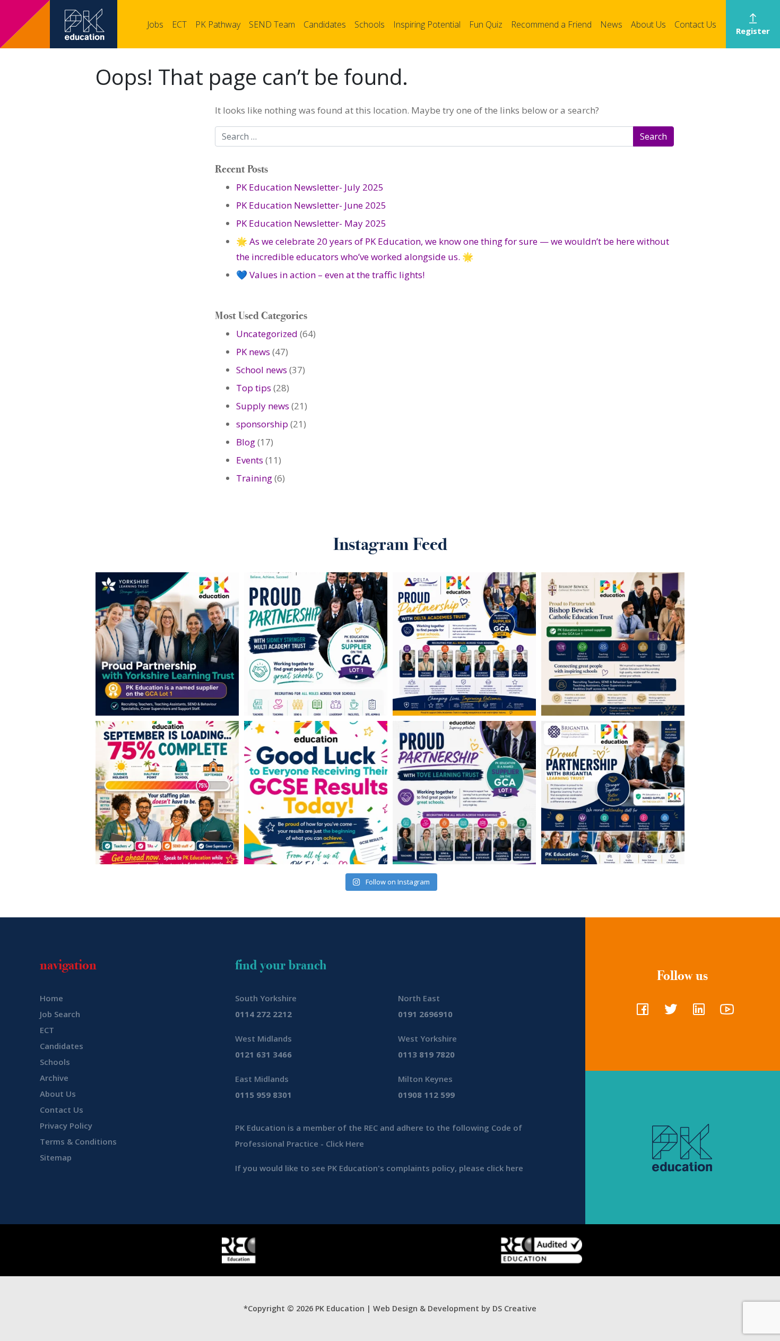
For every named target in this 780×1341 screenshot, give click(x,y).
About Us (648, 24)
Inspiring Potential (427, 24)
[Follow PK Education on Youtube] (724, 1012)
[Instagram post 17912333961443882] (167, 792)
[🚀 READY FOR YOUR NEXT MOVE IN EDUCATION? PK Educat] (464, 644)
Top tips (253, 388)
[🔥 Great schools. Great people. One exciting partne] (612, 792)
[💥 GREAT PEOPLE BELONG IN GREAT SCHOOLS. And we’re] (612, 644)
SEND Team (272, 24)
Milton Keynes (425, 1078)
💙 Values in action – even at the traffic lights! (330, 275)
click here (505, 1168)
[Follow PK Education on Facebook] (640, 1012)
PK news (253, 352)
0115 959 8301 (263, 1094)
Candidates (325, 24)
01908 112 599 (426, 1094)
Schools (369, 24)
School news (261, 370)
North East (419, 998)
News (611, 24)
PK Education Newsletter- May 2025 (311, 223)
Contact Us (695, 24)
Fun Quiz (485, 24)
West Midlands (263, 1038)
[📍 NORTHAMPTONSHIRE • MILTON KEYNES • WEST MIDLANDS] (464, 792)
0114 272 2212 (263, 1014)
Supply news (262, 406)
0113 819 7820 (426, 1054)
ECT (179, 24)
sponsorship (262, 424)
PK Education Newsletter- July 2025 (310, 187)
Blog (245, 442)
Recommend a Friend (551, 24)
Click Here (345, 1143)
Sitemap (56, 1157)
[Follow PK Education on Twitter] (668, 1012)
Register (753, 30)
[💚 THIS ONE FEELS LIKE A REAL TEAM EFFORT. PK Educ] (315, 644)
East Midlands (262, 1078)
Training (254, 478)
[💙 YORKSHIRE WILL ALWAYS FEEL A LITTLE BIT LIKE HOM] (167, 644)
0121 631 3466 (263, 1054)
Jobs (155, 24)
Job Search (60, 1014)
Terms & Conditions (78, 1141)
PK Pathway (217, 24)
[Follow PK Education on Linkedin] (696, 1012)
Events (249, 460)
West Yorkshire (427, 1038)
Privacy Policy (66, 1125)
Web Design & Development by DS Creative (454, 1308)
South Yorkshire (266, 998)
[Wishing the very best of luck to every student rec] (315, 792)
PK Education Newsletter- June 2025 (311, 205)
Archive (54, 1077)
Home (51, 998)
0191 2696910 (425, 1014)
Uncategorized (267, 334)
